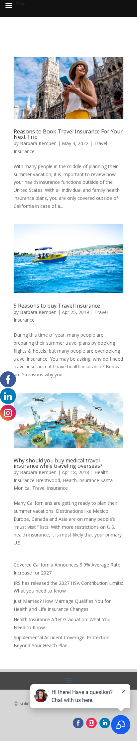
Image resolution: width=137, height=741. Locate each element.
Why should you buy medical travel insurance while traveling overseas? (58, 463)
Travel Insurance (50, 488)
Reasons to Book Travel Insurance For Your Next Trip (68, 134)
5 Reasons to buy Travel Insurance (57, 305)
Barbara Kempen (38, 143)
